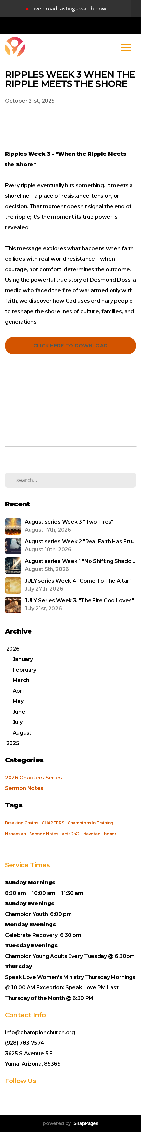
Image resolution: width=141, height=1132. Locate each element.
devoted (92, 833)
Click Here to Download (70, 345)
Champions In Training (90, 822)
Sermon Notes (24, 788)
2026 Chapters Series (33, 778)
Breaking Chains (21, 822)
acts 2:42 (71, 833)
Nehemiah (15, 833)
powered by (70, 1123)
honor (110, 833)
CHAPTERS (53, 822)
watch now (92, 8)
